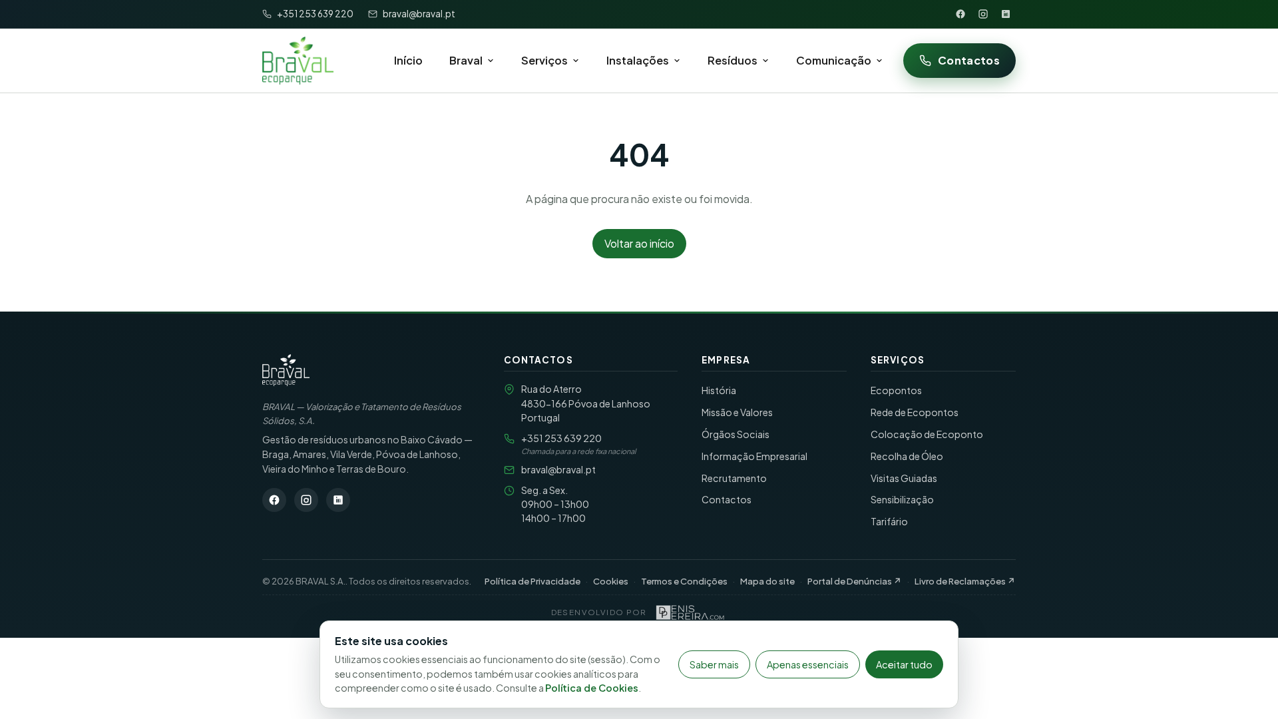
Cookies (610, 581)
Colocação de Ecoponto (927, 434)
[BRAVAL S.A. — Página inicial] (286, 370)
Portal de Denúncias (854, 581)
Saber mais (714, 664)
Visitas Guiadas (904, 478)
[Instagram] (983, 14)
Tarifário (889, 521)
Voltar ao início (639, 243)
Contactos (969, 60)
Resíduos (732, 60)
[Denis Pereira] (690, 612)
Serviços (544, 60)
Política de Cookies (591, 688)
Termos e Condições (684, 581)
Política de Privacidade (532, 581)
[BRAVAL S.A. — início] (297, 61)
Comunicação (833, 60)
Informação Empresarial (754, 456)
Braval (466, 60)
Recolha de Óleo (907, 456)
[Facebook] (960, 14)
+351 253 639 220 (561, 438)
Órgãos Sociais (735, 434)
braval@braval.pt (558, 469)
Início (408, 60)
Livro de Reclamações (965, 581)
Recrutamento (734, 478)
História (719, 390)
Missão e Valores (737, 412)
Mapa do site (767, 581)
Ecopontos (896, 390)
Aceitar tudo (904, 664)
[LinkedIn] (1006, 14)
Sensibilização (902, 499)
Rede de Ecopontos (914, 412)
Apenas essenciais (808, 664)
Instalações (637, 60)
